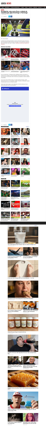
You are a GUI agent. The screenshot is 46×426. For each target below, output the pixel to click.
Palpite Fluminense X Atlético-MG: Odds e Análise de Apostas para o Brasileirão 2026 (5, 220)
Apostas (39, 7)
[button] (45, 7)
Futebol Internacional (15, 7)
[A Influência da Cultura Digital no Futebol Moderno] (25, 193)
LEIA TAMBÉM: (3, 178)
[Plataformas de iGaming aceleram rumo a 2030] (5, 183)
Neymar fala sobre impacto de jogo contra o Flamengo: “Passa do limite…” (24, 72)
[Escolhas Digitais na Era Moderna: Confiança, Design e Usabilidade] (15, 193)
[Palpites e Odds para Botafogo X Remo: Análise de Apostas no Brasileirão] (5, 204)
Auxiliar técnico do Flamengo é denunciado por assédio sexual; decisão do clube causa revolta (15, 59)
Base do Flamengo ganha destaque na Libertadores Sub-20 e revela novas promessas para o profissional (25, 209)
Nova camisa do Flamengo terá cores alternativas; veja (24, 59)
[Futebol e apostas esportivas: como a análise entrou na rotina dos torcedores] (25, 183)
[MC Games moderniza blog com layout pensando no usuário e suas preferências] (15, 204)
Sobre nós (35, 7)
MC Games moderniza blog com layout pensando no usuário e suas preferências (15, 209)
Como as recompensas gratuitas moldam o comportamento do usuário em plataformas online (5, 198)
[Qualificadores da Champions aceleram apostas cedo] (15, 183)
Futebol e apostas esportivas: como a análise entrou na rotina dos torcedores (25, 188)
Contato (30, 7)
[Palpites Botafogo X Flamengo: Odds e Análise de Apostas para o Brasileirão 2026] (25, 215)
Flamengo (2, 186)
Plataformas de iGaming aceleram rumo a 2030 (5, 71)
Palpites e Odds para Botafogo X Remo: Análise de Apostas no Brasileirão (5, 209)
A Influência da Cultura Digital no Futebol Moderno (25, 198)
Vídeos (26, 7)
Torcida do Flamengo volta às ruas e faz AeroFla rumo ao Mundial (15, 71)
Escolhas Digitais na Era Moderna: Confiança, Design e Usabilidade (15, 198)
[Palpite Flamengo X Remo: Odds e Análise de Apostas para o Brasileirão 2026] (15, 215)
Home (3, 7)
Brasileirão (7, 7)
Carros (22, 7)
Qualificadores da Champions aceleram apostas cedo (15, 188)
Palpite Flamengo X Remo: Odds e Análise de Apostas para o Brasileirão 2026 (14, 220)
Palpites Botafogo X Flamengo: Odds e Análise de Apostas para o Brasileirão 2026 (25, 220)
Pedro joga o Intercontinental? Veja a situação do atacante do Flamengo (5, 59)
